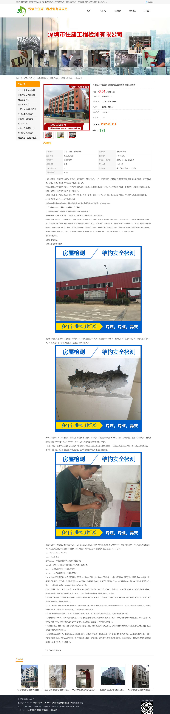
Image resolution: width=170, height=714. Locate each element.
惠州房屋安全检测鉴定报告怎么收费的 (104, 690)
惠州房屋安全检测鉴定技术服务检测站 (76, 690)
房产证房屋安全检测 (26, 90)
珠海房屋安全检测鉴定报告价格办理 (131, 690)
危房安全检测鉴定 (25, 133)
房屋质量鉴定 (23, 105)
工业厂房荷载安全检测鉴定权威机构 (20, 690)
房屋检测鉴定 (42, 78)
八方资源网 (30, 710)
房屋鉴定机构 (23, 100)
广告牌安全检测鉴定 (26, 128)
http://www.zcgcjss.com (53, 650)
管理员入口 (46, 710)
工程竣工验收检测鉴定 (27, 109)
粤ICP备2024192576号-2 (42, 703)
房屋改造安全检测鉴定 (27, 138)
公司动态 (132, 11)
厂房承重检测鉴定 (25, 114)
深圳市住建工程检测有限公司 (62, 703)
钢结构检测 (22, 124)
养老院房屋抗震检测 (26, 95)
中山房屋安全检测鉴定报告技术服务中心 (49, 690)
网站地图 (54, 710)
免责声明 (38, 710)
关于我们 (147, 11)
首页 (88, 11)
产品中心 (103, 11)
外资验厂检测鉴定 (25, 119)
